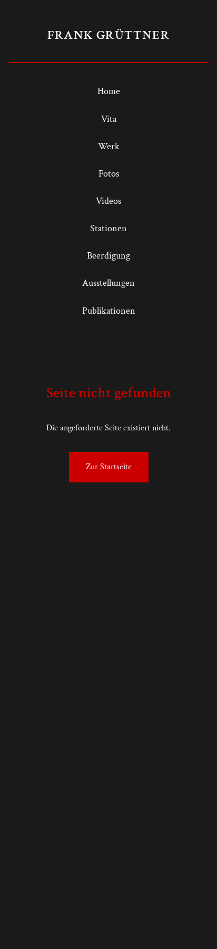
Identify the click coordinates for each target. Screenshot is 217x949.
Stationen (108, 228)
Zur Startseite (109, 466)
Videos (108, 201)
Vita (108, 119)
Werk (109, 146)
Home (108, 91)
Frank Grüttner (108, 35)
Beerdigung (108, 256)
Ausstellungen (108, 283)
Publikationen (108, 311)
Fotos (108, 174)
